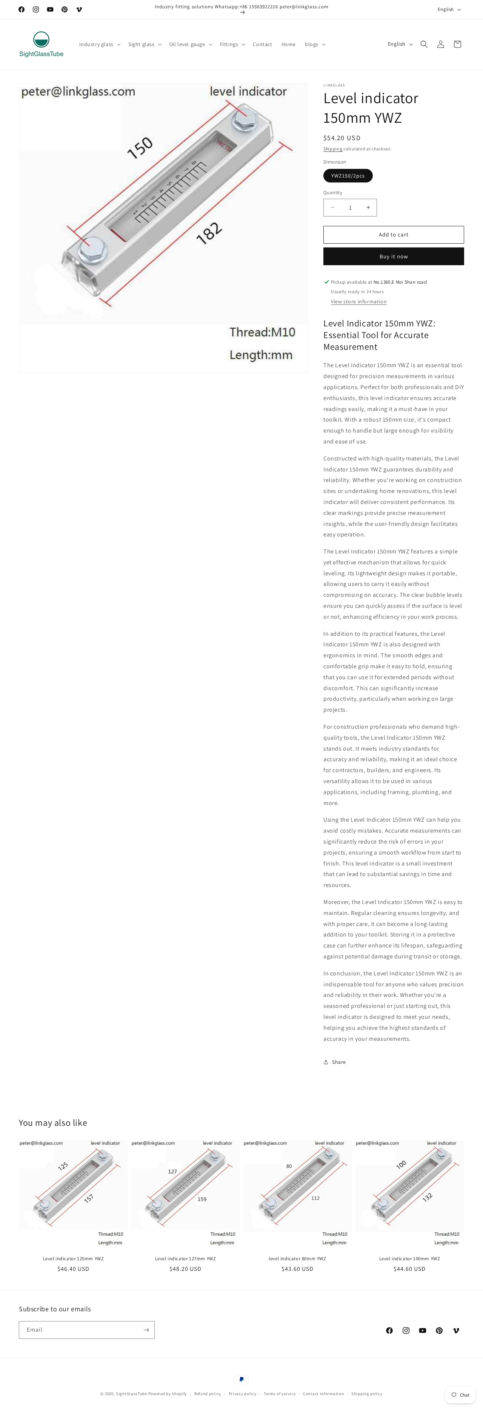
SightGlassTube (131, 1393)
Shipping (333, 148)
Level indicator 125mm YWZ (73, 1259)
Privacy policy (243, 1393)
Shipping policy (367, 1393)
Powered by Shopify (167, 1393)
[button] (99, 44)
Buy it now (394, 256)
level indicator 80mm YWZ (297, 1259)
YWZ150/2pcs (348, 175)
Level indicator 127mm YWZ (185, 1259)
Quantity (332, 192)
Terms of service (279, 1393)
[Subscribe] (146, 1330)
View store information (359, 301)
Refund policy (207, 1393)
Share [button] (339, 1062)
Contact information (323, 1393)
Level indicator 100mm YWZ (409, 1259)
